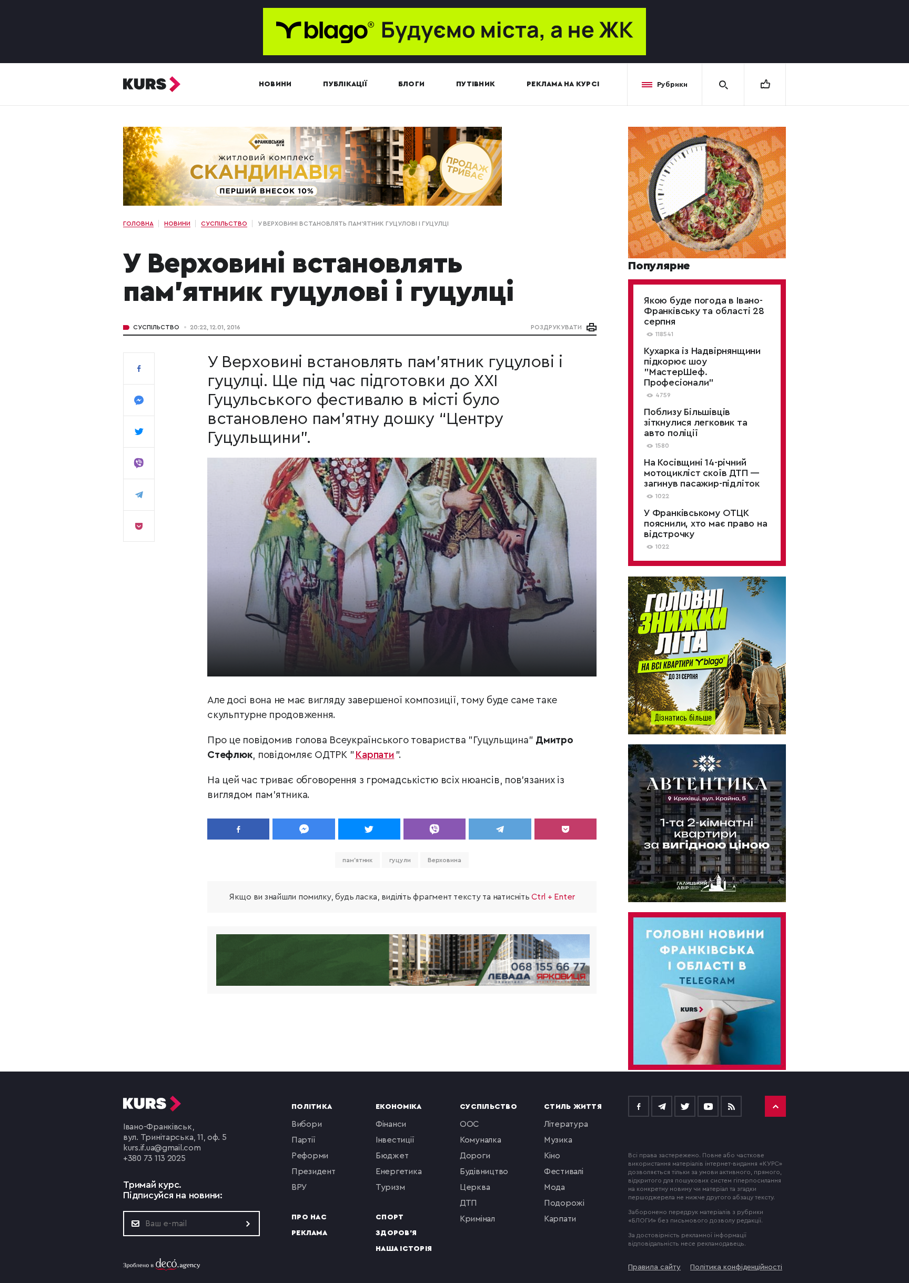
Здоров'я (396, 1233)
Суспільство (156, 327)
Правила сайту (654, 1267)
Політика (311, 1106)
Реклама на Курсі (563, 84)
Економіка (398, 1106)
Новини (275, 84)
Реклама (309, 1233)
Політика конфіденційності (736, 1267)
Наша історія (404, 1248)
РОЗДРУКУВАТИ (556, 327)
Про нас (309, 1217)
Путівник (475, 84)
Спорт (389, 1217)
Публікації (345, 84)
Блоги (411, 84)
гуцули (399, 860)
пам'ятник (357, 860)
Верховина (444, 860)
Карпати (374, 755)
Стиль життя (573, 1106)
